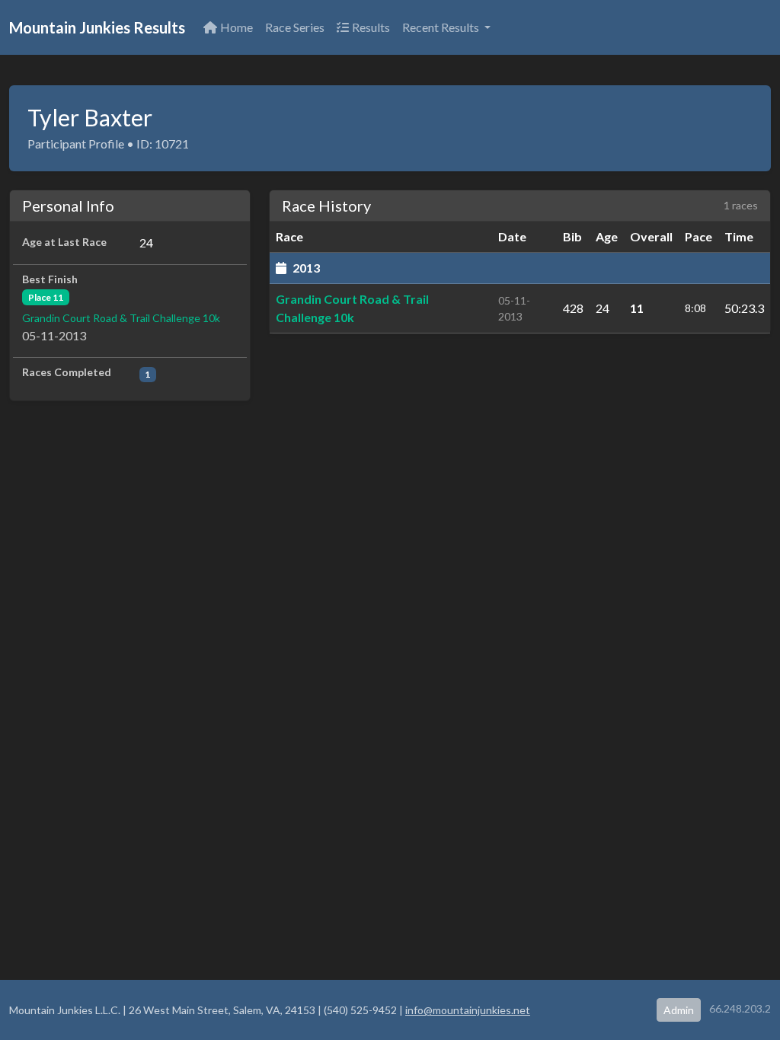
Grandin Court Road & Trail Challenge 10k (121, 317)
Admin (678, 1009)
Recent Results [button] (441, 27)
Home (236, 27)
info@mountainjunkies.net (467, 1009)
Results (371, 27)
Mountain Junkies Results (97, 27)
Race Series (294, 27)
